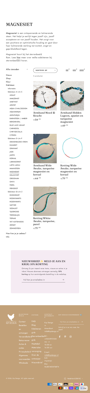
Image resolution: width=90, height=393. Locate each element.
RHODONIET (15, 195)
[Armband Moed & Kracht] (45, 96)
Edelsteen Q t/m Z (15, 192)
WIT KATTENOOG (17, 222)
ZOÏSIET (13, 225)
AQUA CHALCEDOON (18, 108)
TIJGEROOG (14, 211)
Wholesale (23, 362)
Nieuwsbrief (37, 362)
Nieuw (9, 75)
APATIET (13, 105)
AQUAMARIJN (15, 112)
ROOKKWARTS (15, 198)
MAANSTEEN (15, 168)
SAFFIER (13, 205)
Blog (34, 325)
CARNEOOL (14, 128)
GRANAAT (14, 148)
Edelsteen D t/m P (15, 138)
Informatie (12, 88)
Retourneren (24, 340)
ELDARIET (13, 145)
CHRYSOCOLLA (16, 132)
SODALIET (13, 208)
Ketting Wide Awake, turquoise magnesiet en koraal (71, 170)
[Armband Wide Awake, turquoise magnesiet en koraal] (45, 148)
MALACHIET (14, 175)
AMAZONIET (14, 98)
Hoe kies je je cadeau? (16, 233)
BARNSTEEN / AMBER (18, 118)
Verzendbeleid (25, 336)
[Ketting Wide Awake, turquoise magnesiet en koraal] (72, 148)
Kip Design (16, 378)
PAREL (12, 185)
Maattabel (36, 343)
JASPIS (12, 155)
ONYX (12, 182)
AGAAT (12, 95)
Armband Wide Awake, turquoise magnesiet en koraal (43, 170)
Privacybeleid (25, 351)
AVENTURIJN (15, 115)
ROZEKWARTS (15, 202)
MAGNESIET (14, 172)
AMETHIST (14, 102)
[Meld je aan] (63, 279)
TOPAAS (13, 218)
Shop (8, 78)
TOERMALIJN (15, 215)
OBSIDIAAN (14, 178)
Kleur (8, 81)
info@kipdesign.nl (51, 355)
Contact (22, 321)
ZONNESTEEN (15, 228)
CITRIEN (13, 135)
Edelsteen (10, 85)
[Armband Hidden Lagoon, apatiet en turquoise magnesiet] (72, 96)
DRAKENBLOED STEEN (19, 142)
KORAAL (13, 158)
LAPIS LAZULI (15, 165)
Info (7, 236)
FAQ (33, 321)
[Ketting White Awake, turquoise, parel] (45, 201)
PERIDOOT (14, 188)
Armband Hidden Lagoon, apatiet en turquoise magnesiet (71, 117)
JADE (12, 152)
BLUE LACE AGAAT (17, 125)
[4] (81, 70)
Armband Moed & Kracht (44, 114)
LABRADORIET (15, 162)
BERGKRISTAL (15, 122)
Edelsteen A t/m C (15, 92)
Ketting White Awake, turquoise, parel (44, 221)
